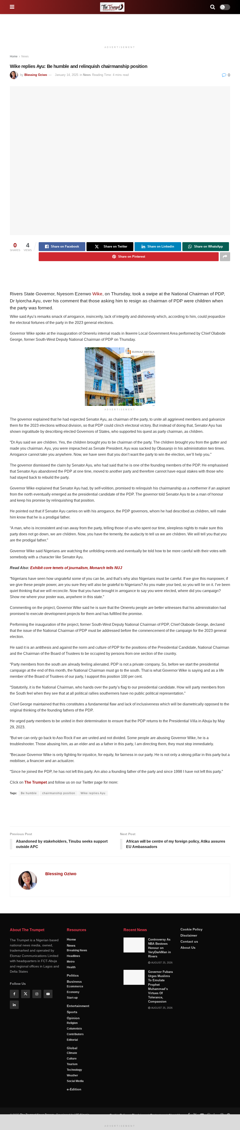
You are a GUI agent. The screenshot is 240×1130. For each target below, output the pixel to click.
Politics (73, 975)
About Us (187, 947)
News (25, 56)
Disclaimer (188, 935)
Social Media (75, 1081)
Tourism (72, 1064)
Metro (71, 961)
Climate (72, 1053)
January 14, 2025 (66, 75)
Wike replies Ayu (93, 793)
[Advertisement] (120, 28)
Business (74, 981)
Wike (97, 293)
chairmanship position (58, 793)
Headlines (73, 956)
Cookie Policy (191, 929)
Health (71, 967)
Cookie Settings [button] (199, 1120)
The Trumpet (35, 782)
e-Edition (74, 1089)
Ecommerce (75, 986)
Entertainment (78, 1006)
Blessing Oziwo (35, 75)
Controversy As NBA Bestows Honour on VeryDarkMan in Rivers (159, 948)
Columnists (74, 1028)
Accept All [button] (224, 1120)
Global (72, 1048)
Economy (73, 992)
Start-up (72, 997)
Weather (72, 1075)
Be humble (29, 793)
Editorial (72, 1039)
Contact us (189, 941)
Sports (72, 1012)
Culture (72, 1058)
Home (14, 56)
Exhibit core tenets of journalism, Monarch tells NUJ (76, 568)
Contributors (75, 1034)
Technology (74, 1069)
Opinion (73, 1018)
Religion (72, 1023)
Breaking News (77, 950)
